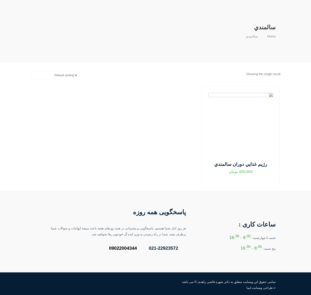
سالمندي (252, 36)
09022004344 (123, 248)
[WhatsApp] (47, 282)
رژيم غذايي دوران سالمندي (240, 164)
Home (271, 36)
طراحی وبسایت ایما (259, 287)
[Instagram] (42, 282)
